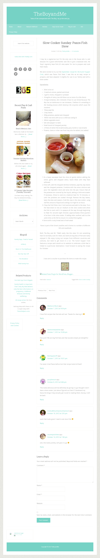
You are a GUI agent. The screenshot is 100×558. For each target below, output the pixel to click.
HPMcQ (23, 244)
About (19, 27)
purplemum (51, 380)
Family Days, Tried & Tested (23, 239)
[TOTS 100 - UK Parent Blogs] (18, 533)
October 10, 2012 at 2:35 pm (57, 413)
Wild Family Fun (23, 263)
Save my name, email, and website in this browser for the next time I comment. (64, 515)
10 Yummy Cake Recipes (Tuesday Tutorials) (23, 191)
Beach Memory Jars (23, 129)
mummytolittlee (53, 435)
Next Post (52, 290)
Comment (41, 465)
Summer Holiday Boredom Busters (23, 159)
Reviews (44, 27)
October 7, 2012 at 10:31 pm (57, 358)
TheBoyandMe (50, 14)
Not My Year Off (23, 254)
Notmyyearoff (52, 356)
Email (39, 494)
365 (82, 27)
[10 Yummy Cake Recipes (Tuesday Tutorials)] (23, 188)
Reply (42, 318)
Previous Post (42, 290)
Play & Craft (72, 27)
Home (10, 27)
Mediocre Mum (52, 306)
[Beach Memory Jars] (23, 126)
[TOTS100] (18, 534)
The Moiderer (23, 259)
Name (39, 485)
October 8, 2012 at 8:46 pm (56, 382)
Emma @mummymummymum (58, 411)
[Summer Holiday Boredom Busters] (23, 156)
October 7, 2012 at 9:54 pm (56, 308)
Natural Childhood (31, 27)
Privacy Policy (13, 32)
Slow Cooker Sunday (84, 279)
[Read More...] (23, 200)
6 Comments (75, 51)
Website (39, 503)
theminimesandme (53, 330)
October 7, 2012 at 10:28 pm (57, 332)
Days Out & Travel (57, 27)
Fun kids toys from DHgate (23, 280)
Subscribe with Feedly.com (23, 57)
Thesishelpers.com (23, 311)
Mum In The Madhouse (23, 249)
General (48, 279)
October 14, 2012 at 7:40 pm (57, 437)
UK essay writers (20, 300)
